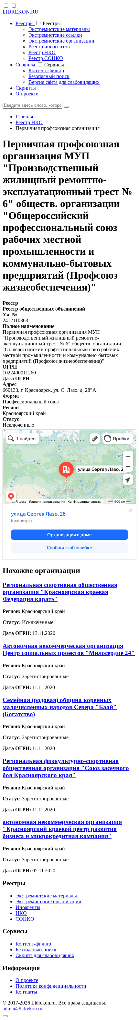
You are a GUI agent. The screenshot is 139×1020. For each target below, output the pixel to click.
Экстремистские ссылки (55, 35)
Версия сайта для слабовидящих (64, 82)
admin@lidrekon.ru (22, 1008)
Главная (24, 116)
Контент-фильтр (46, 70)
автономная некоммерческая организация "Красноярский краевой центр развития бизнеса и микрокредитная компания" (62, 828)
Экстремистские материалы (59, 29)
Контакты (26, 992)
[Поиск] (66, 107)
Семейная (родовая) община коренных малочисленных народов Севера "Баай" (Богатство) (60, 707)
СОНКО (25, 919)
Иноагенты (28, 907)
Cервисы (26, 64)
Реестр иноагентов (49, 46)
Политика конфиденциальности (51, 986)
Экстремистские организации (61, 41)
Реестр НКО (42, 52)
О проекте (27, 93)
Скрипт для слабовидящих (45, 955)
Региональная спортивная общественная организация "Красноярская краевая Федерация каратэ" (60, 591)
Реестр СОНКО (45, 58)
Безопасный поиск (49, 76)
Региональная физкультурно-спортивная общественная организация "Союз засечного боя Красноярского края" (66, 768)
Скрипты (26, 88)
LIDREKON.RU (20, 12)
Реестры (25, 23)
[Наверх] (5, 1016)
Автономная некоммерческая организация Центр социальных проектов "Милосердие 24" (69, 649)
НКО (21, 913)
